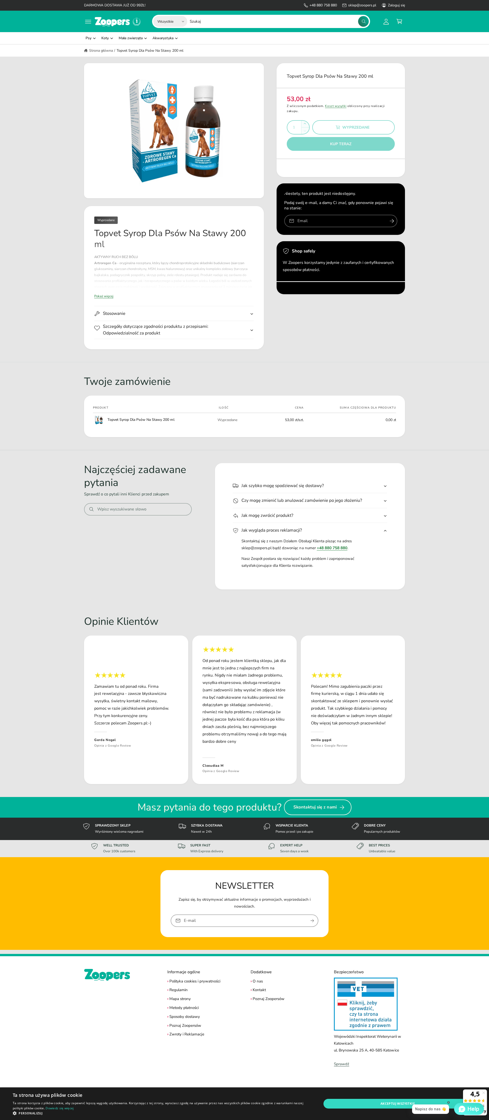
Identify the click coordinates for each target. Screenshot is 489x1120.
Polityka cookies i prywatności (194, 981)
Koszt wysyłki (335, 106)
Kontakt (259, 989)
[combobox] (279, 21)
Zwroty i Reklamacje (186, 1034)
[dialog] (244, 1103)
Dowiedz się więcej (60, 1108)
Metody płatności (184, 1007)
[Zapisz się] (312, 920)
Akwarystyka (163, 38)
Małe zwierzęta (131, 38)
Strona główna (101, 50)
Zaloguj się (396, 5)
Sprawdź (341, 1064)
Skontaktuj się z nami (315, 807)
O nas (258, 981)
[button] (88, 21)
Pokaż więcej (103, 296)
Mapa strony (180, 998)
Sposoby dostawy (184, 1016)
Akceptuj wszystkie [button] (398, 1103)
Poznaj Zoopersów (185, 1025)
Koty (105, 38)
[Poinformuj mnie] (391, 221)
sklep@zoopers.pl (362, 5)
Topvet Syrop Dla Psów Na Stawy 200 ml (150, 50)
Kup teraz (340, 143)
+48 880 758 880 (323, 5)
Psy (88, 38)
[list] (244, 710)
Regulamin (178, 989)
